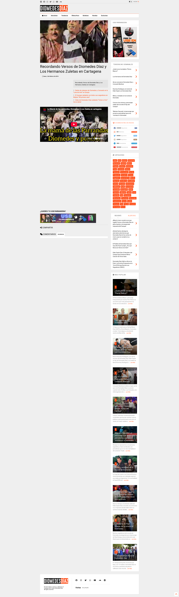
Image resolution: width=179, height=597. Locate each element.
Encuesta (132, 204)
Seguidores (116, 178)
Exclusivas (104, 15)
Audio (122, 186)
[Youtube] (57, 1)
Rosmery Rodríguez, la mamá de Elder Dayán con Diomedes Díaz (124, 349)
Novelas (94, 15)
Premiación (127, 195)
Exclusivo (122, 166)
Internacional (130, 183)
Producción (116, 175)
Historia (127, 169)
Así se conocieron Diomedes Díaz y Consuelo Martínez (122, 379)
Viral (121, 204)
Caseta (129, 192)
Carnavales (132, 198)
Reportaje (116, 181)
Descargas (116, 207)
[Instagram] (47, 1)
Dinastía (115, 166)
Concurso (116, 204)
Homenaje (131, 160)
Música (129, 163)
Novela (133, 178)
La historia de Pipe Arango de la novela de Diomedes (124, 526)
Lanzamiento (125, 178)
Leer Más (130, 303)
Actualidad (131, 181)
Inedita (130, 201)
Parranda (122, 183)
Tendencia (64, 15)
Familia (131, 172)
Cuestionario (117, 201)
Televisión (116, 172)
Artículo (124, 160)
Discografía (124, 189)
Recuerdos (116, 163)
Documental (129, 186)
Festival (115, 183)
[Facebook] (44, 1)
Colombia (116, 195)
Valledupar (116, 186)
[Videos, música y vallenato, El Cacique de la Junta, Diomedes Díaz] (54, 10)
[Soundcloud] (60, 1)
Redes (131, 189)
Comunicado (124, 172)
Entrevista (121, 169)
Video (115, 160)
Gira (121, 195)
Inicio (45, 15)
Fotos (115, 169)
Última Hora (75, 15)
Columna (116, 192)
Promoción (125, 198)
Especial (123, 163)
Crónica (130, 175)
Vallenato (123, 192)
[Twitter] (50, 1)
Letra (134, 192)
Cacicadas (116, 189)
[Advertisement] (105, 8)
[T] (41, 1)
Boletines (86, 15)
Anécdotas (54, 15)
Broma (123, 207)
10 (116, 552)
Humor (124, 201)
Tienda (126, 204)
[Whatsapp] (54, 1)
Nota (119, 160)
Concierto (124, 175)
